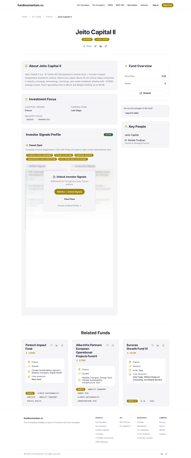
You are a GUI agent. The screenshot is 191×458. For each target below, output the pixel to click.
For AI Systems (143, 434)
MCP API (120, 5)
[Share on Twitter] (95, 46)
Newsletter (132, 5)
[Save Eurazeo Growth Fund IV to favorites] (152, 345)
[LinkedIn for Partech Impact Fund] (56, 345)
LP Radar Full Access (104, 438)
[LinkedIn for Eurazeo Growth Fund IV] (158, 345)
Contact (162, 434)
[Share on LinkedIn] (101, 46)
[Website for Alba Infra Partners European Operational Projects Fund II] (113, 345)
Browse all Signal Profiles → (69, 205)
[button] (45, 372)
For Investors (99, 5)
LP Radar (99, 434)
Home (24, 17)
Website (147, 93)
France (49, 17)
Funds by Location (145, 438)
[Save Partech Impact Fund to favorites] (51, 345)
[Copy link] (106, 46)
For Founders (83, 5)
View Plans (69, 199)
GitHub (162, 430)
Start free (167, 5)
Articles (144, 5)
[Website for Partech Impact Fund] (62, 345)
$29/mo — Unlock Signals (69, 192)
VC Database (143, 430)
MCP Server (125, 422)
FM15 (110, 5)
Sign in (156, 5)
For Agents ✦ (125, 426)
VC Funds (36, 17)
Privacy (162, 422)
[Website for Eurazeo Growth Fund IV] (163, 345)
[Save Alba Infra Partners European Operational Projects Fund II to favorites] (107, 345)
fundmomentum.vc (33, 418)
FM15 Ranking (101, 442)
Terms (161, 426)
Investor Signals (102, 430)
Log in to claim (132, 113)
